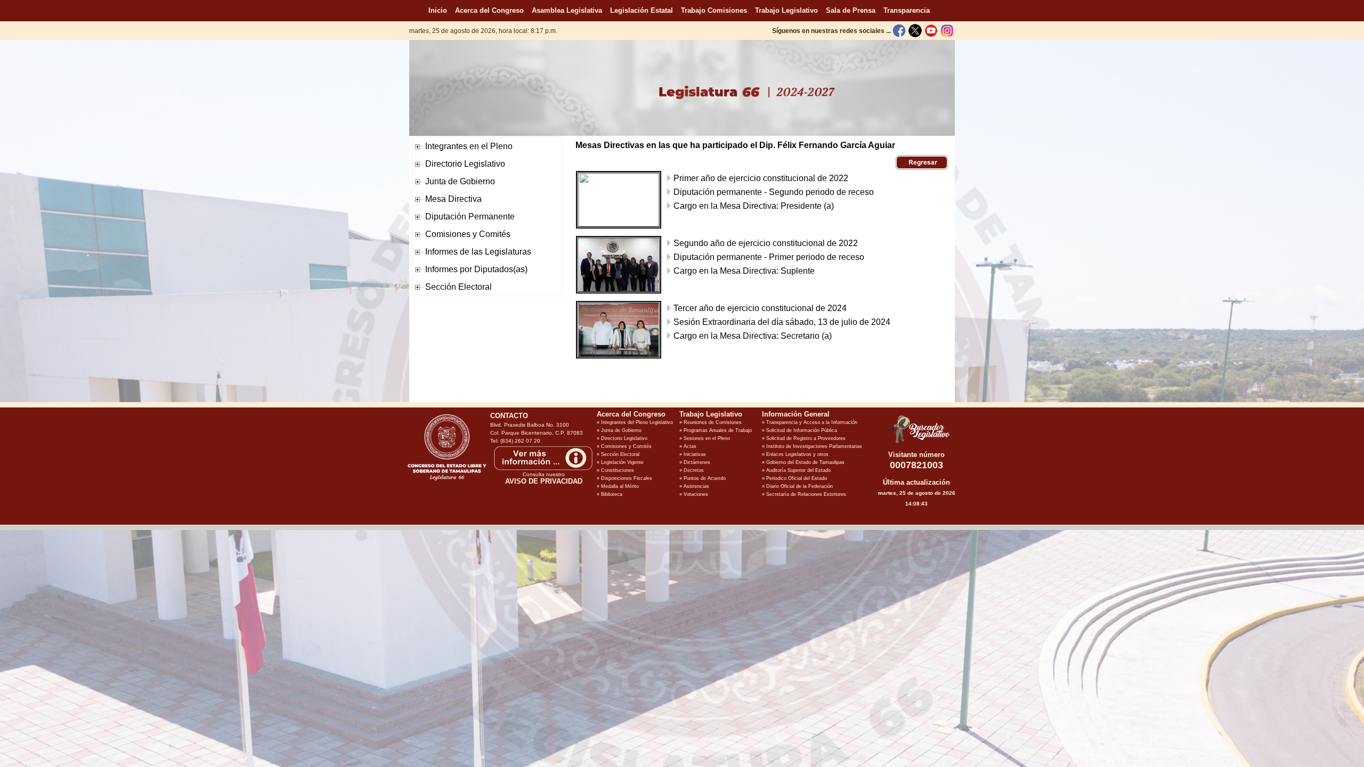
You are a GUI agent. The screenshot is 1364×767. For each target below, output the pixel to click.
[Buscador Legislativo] (916, 443)
